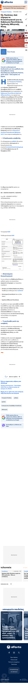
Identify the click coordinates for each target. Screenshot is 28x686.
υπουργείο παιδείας (13, 609)
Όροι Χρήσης (14, 657)
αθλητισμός (4, 409)
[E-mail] (26, 50)
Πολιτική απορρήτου (14, 662)
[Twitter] (26, 30)
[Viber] (26, 40)
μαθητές (14, 141)
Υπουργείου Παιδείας (15, 81)
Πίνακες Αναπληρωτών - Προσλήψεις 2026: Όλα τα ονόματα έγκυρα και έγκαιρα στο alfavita (11, 387)
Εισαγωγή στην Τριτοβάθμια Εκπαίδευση (11, 405)
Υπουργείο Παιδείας (6, 11)
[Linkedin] (26, 35)
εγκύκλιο (20, 290)
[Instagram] (14, 652)
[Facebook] (26, 25)
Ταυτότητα (14, 664)
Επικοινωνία (14, 659)
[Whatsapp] (26, 45)
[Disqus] (14, 452)
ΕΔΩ (9, 231)
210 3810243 (14, 671)
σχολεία (4, 401)
